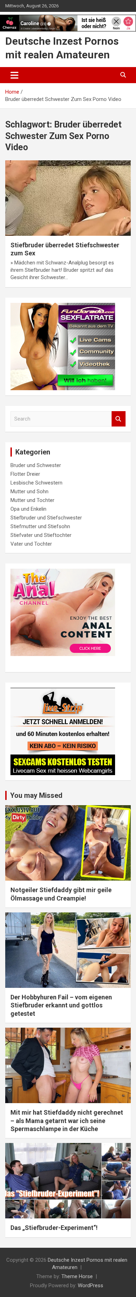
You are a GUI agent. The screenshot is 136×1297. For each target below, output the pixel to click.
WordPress (90, 1285)
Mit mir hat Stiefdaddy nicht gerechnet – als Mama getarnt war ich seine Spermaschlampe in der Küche (66, 1120)
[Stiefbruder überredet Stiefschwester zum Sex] (68, 198)
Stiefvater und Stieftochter (40, 535)
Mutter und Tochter (32, 500)
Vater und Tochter (31, 544)
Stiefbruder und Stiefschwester (46, 518)
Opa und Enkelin (28, 509)
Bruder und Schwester (35, 465)
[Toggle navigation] (14, 75)
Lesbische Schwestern (36, 483)
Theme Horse (77, 1276)
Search (119, 419)
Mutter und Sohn (29, 491)
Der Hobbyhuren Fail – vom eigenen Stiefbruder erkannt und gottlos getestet (61, 1005)
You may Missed (36, 795)
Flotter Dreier (25, 474)
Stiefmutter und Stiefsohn (40, 526)
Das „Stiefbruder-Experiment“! (54, 1227)
